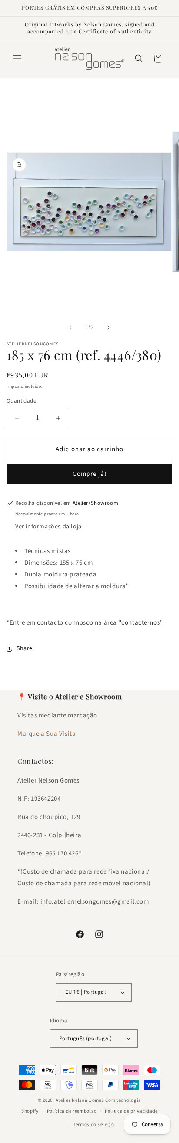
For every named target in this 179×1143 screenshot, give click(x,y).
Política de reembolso (72, 1111)
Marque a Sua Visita (46, 733)
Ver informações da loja (48, 526)
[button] (17, 58)
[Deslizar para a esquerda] (70, 327)
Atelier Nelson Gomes (80, 1100)
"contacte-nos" (141, 622)
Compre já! (89, 473)
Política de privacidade (131, 1111)
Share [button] (25, 648)
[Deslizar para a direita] (108, 327)
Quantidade (21, 401)
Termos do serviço (93, 1124)
